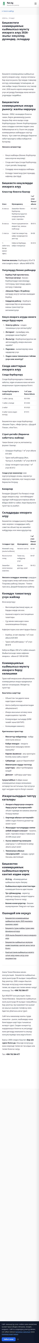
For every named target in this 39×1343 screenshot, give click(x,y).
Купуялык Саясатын (22, 1332)
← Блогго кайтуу (8, 11)
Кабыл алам (8, 1339)
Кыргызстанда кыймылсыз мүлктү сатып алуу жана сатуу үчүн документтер (19, 955)
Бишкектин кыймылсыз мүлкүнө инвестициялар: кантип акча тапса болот (20, 945)
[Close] (18, 1339)
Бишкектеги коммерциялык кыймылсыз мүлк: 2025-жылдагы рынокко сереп (19, 921)
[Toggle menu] (35, 3)
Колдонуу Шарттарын (10, 1334)
